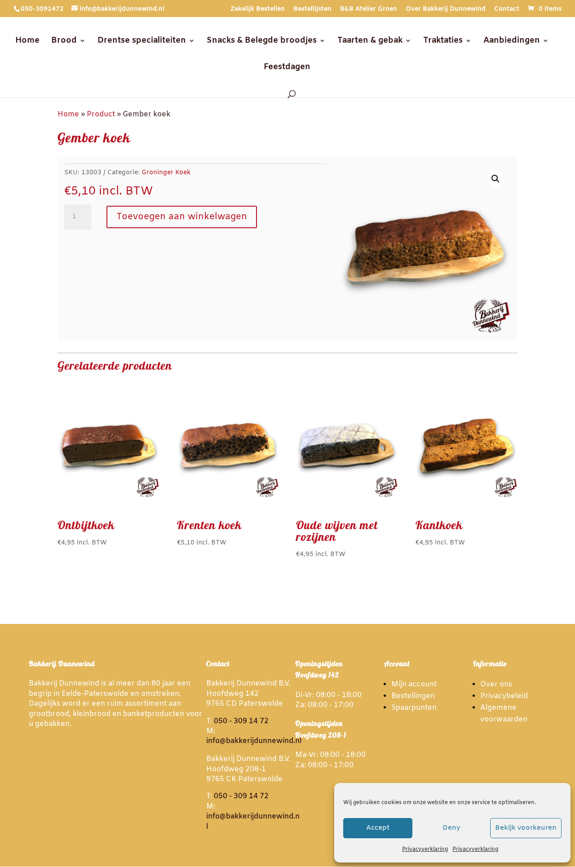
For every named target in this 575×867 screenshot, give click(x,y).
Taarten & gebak (369, 41)
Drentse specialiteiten (141, 41)
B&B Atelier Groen (368, 9)
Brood (64, 41)
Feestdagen (287, 68)
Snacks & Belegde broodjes (262, 41)
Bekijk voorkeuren (526, 827)
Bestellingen (413, 696)
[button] (495, 179)
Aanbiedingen (511, 41)
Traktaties (443, 41)
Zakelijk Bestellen (257, 9)
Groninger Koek (166, 172)
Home (27, 41)
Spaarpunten (414, 707)
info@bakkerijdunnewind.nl (253, 741)
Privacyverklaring (425, 849)
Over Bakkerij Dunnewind (446, 9)
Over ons (496, 684)
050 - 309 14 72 (241, 721)
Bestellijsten (312, 9)
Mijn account (414, 684)
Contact (506, 9)
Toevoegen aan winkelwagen (181, 217)
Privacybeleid (504, 696)
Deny (451, 827)
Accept (377, 827)
